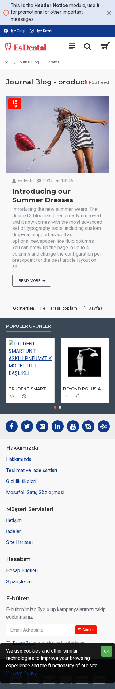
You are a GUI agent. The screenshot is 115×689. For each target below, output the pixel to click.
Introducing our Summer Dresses (42, 195)
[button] (55, 407)
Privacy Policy (21, 673)
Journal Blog (28, 62)
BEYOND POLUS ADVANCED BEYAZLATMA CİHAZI (85, 388)
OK (106, 651)
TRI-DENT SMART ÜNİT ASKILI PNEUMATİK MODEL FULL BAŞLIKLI (30, 388)
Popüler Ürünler (28, 326)
